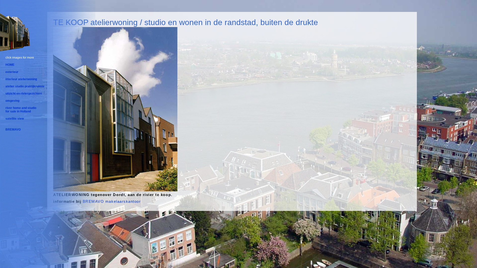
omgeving (12, 100)
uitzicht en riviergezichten (23, 93)
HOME (9, 65)
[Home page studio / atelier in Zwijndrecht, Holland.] (15, 50)
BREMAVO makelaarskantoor (112, 201)
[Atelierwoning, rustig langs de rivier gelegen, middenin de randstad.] (115, 188)
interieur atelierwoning (21, 79)
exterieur (11, 72)
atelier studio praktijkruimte (24, 86)
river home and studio (20, 108)
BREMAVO (13, 129)
